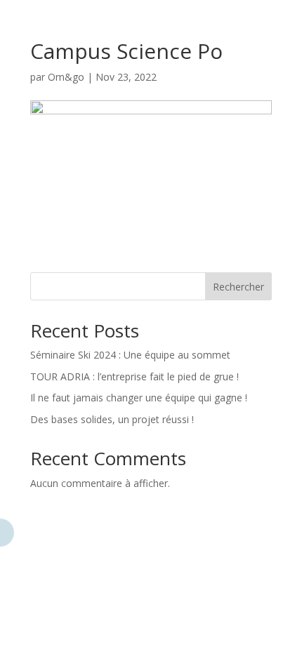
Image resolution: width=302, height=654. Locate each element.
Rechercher (238, 286)
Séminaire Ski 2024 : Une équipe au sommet (130, 354)
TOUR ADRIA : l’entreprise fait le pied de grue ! (134, 376)
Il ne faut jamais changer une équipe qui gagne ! (138, 397)
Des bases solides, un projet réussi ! (112, 419)
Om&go (66, 77)
